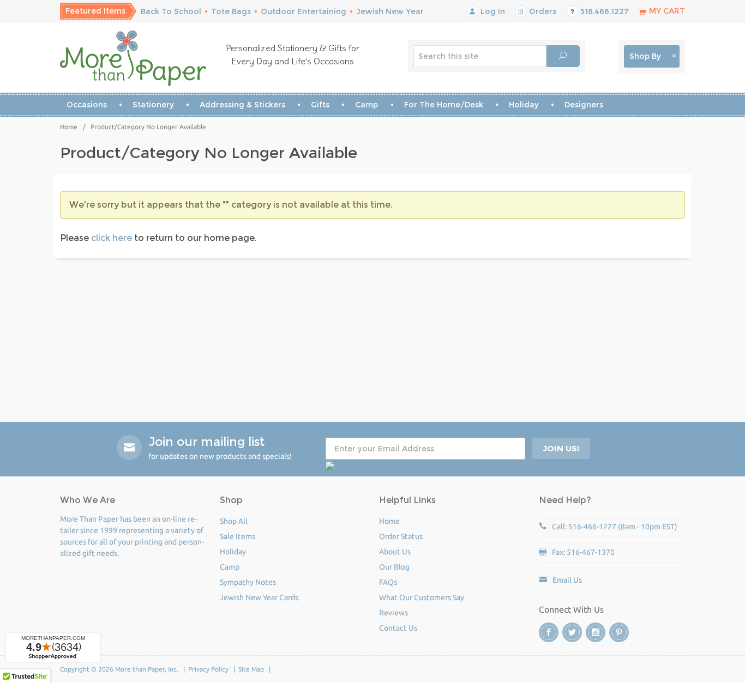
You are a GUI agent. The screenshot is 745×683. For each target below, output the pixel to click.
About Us (395, 551)
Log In (491, 11)
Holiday (524, 105)
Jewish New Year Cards (259, 597)
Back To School (171, 11)
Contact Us (398, 628)
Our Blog (394, 567)
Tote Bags (231, 11)
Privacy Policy (208, 669)
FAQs (388, 582)
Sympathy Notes (248, 582)
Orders (541, 11)
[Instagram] (595, 632)
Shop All (234, 521)
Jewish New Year (390, 11)
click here (111, 238)
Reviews (393, 612)
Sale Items (237, 536)
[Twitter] (572, 632)
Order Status (401, 536)
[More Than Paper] (133, 58)
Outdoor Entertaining (303, 11)
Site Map (251, 669)
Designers (583, 105)
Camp (366, 105)
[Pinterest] (619, 632)
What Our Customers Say (421, 597)
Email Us (567, 580)
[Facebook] (548, 632)
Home (68, 126)
